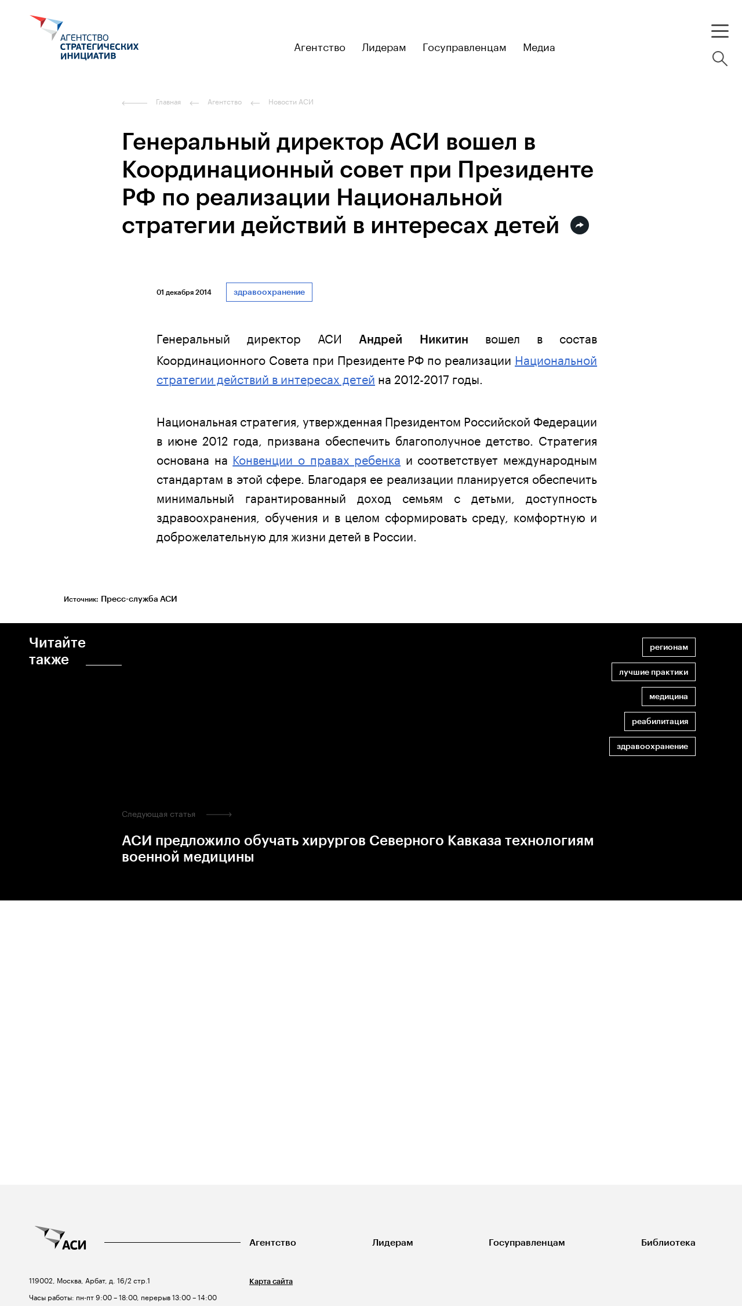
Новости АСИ (291, 101)
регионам (669, 647)
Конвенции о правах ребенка (316, 458)
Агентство (272, 1242)
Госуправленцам (527, 1242)
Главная (168, 101)
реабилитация (660, 721)
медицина (668, 696)
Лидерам (392, 1242)
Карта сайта (271, 1281)
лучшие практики (653, 672)
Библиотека (668, 1242)
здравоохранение (269, 292)
